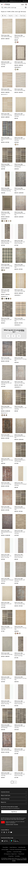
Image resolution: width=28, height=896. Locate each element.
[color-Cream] (15, 69)
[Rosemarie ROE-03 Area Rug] (21, 179)
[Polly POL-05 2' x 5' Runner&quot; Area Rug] (21, 545)
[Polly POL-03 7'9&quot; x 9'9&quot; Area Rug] (21, 128)
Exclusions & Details (9, 824)
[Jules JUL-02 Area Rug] (7, 739)
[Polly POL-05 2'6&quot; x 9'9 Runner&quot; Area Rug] (21, 231)
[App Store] (5, 841)
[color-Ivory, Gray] (4, 221)
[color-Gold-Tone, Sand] (2, 415)
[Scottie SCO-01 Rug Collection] (7, 203)
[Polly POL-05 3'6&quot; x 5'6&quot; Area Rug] (21, 569)
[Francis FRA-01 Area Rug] (7, 255)
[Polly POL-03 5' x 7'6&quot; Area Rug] (21, 617)
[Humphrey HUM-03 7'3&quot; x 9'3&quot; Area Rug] (21, 155)
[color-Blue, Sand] (20, 633)
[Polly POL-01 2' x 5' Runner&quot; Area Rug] (21, 473)
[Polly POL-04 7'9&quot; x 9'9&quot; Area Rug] (21, 521)
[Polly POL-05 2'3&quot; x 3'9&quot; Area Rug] (7, 763)
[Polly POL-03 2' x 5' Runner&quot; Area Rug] (7, 569)
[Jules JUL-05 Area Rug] (21, 593)
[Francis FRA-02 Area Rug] (21, 52)
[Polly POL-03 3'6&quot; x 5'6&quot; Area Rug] (7, 52)
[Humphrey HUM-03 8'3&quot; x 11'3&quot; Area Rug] (21, 449)
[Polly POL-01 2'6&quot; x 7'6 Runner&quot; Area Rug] (7, 545)
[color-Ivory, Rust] (8, 221)
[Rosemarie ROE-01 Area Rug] (7, 397)
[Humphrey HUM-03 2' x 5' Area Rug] (7, 617)
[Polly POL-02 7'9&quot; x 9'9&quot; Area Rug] (21, 715)
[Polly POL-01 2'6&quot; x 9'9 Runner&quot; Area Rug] (7, 691)
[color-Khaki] (10, 221)
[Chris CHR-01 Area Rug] (21, 280)
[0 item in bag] (26, 4)
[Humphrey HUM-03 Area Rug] (21, 497)
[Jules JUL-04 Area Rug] (7, 497)
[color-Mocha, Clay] (6, 221)
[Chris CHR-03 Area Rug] (7, 80)
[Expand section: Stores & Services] (14, 798)
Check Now (16, 824)
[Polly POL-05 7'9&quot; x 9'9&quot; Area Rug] (7, 372)
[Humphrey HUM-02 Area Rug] (21, 309)
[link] (7, 37)
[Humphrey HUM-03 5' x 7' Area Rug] (7, 155)
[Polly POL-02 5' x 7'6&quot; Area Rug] (21, 348)
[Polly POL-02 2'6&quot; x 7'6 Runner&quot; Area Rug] (7, 231)
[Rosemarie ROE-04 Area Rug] (7, 521)
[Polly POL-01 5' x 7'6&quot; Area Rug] (7, 449)
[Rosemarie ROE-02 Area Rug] (21, 425)
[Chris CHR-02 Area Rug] (7, 26)
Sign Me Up (14, 811)
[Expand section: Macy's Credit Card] (14, 795)
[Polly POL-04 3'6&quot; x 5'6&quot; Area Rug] (21, 739)
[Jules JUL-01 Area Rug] (7, 473)
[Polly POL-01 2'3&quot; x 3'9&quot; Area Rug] (21, 104)
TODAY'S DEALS (4, 1)
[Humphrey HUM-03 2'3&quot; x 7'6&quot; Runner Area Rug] (7, 179)
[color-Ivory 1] (15, 144)
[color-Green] (17, 69)
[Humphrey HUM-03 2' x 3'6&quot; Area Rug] (21, 397)
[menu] (2, 4)
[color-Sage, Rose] (6, 415)
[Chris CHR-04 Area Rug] (7, 104)
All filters (22, 330)
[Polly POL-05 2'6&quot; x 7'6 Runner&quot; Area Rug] (21, 691)
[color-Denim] (6, 298)
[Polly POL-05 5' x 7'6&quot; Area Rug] (21, 667)
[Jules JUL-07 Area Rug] (21, 372)
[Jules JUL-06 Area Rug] (7, 348)
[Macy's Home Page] (6, 4)
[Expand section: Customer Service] (14, 792)
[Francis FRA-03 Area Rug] (7, 644)
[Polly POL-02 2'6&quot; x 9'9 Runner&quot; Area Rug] (21, 644)
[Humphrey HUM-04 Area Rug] (7, 128)
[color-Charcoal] (8, 298)
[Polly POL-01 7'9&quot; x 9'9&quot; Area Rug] (7, 593)
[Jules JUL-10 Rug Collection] (7, 425)
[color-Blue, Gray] (2, 270)
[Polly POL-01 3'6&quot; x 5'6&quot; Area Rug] (7, 667)
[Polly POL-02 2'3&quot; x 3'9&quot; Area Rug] (7, 309)
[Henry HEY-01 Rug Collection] (7, 280)
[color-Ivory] (15, 42)
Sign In (22, 4)
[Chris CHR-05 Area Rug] (21, 80)
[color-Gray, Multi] (4, 415)
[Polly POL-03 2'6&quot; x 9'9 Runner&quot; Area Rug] (21, 763)
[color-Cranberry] (17, 42)
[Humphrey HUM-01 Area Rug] (21, 255)
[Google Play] (14, 841)
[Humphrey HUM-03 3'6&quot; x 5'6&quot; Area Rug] (7, 715)
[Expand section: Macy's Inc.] (14, 802)
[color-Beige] (4, 270)
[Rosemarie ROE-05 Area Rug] (21, 203)
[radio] (16, 42)
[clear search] (25, 7)
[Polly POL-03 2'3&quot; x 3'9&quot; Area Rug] (21, 26)
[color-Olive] (2, 221)
